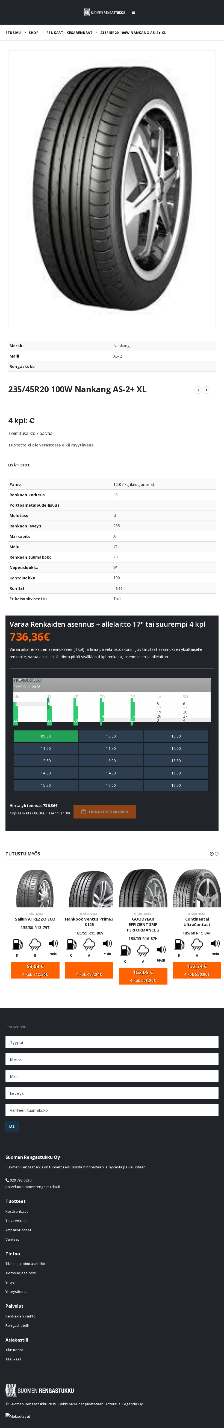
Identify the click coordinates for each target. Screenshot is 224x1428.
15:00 (176, 773)
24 (102, 716)
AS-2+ (118, 356)
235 (116, 525)
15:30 (46, 785)
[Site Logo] (104, 12)
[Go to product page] (35, 888)
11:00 (46, 748)
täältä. (53, 656)
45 (115, 494)
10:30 (176, 736)
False (118, 588)
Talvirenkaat (16, 1220)
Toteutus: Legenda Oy (124, 1403)
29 (49, 720)
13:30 (176, 760)
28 (15, 720)
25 (133, 716)
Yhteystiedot (16, 1291)
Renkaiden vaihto (20, 1316)
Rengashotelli (17, 1325)
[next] (206, 390)
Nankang (121, 345)
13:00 (111, 760)
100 (116, 577)
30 (75, 720)
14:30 (111, 773)
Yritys (10, 1282)
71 (115, 546)
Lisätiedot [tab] (19, 465)
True (117, 598)
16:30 (176, 785)
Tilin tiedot (14, 1349)
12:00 (176, 748)
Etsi (12, 1126)
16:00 (111, 785)
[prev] (198, 390)
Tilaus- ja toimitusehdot (25, 1263)
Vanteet (12, 1239)
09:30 (46, 736)
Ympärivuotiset (18, 1229)
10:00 (111, 736)
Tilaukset (13, 1359)
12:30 (46, 760)
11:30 (111, 748)
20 (115, 556)
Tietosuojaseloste (20, 1272)
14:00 (46, 773)
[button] (133, 12)
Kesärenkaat (35, 914)
